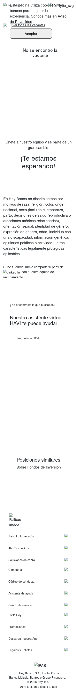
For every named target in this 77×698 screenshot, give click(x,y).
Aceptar (31, 33)
